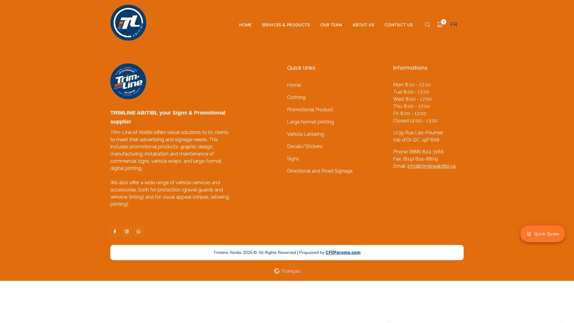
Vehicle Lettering (305, 134)
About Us (363, 25)
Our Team (331, 25)
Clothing (296, 97)
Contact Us (398, 25)
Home (245, 25)
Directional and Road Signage (319, 171)
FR (454, 24)
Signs (293, 159)
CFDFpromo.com (343, 252)
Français (290, 271)
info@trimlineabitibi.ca (431, 166)
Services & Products (286, 25)
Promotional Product (310, 109)
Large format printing (310, 122)
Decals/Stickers (305, 146)
